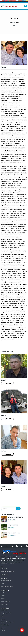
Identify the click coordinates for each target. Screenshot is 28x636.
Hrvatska (7, 1)
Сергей (3, 380)
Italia (9, 1)
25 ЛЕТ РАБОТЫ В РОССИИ (15, 517)
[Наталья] (14, 53)
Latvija (11, 1)
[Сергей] (14, 366)
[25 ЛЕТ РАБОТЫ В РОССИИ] (4, 519)
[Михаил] (14, 401)
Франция (5, 1)
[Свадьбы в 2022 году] (4, 535)
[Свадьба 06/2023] (4, 527)
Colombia (27, 1)
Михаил (3, 415)
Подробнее (7, 383)
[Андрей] (14, 437)
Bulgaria (1, 1)
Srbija (21, 1)
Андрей (3, 451)
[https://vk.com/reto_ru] (1, 546)
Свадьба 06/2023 (13, 525)
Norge (15, 1)
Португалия (19, 1)
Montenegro (13, 1)
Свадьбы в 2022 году (14, 533)
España (3, 1)
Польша (17, 1)
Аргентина (25, 1)
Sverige (23, 1)
